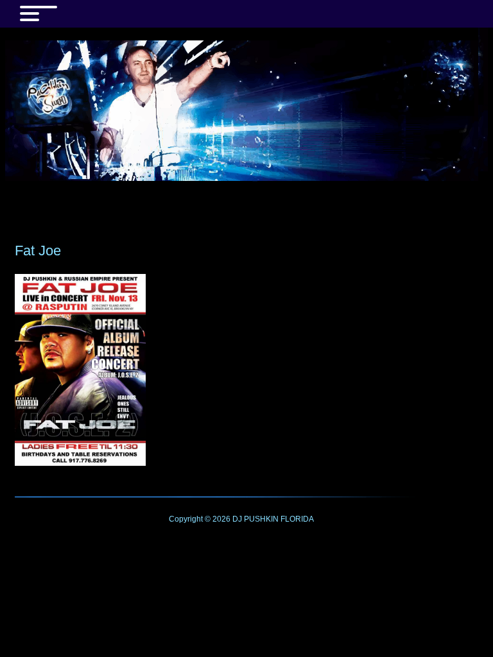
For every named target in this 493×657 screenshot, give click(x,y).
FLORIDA (297, 519)
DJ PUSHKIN (254, 519)
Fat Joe (38, 251)
